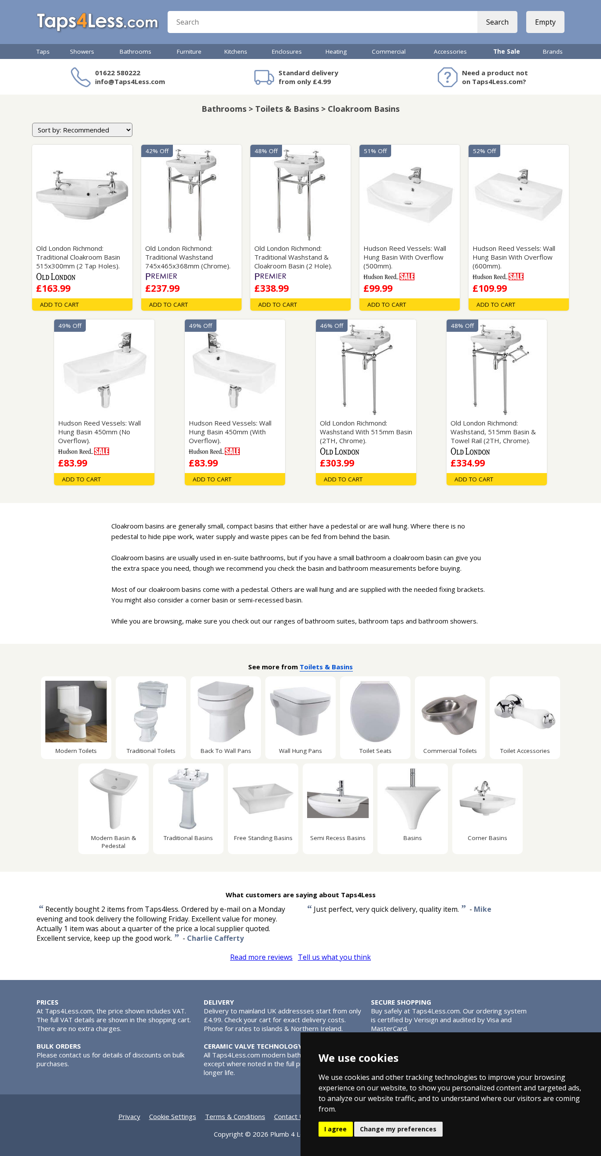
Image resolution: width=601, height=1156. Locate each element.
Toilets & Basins (326, 666)
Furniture (189, 51)
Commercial (389, 51)
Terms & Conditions (235, 1116)
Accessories (450, 51)
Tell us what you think (334, 957)
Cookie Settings (172, 1116)
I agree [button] (335, 1129)
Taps (43, 51)
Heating (336, 51)
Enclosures (287, 51)
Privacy (129, 1116)
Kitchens (235, 51)
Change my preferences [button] (398, 1129)
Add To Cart (59, 304)
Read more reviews (261, 957)
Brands (553, 51)
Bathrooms (135, 51)
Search (497, 22)
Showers (82, 51)
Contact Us (291, 1116)
